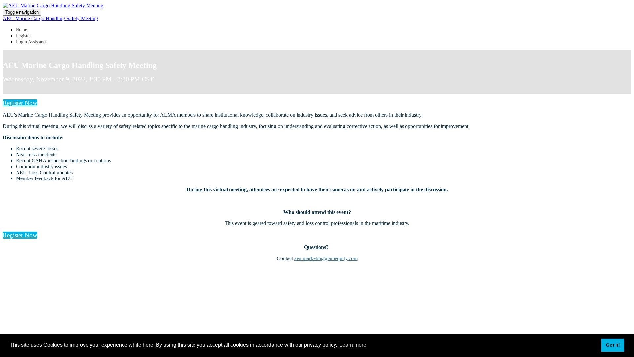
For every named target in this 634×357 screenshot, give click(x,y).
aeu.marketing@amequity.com (326, 258)
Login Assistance (31, 41)
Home (21, 29)
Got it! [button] (613, 345)
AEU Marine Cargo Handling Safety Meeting (50, 18)
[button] (20, 102)
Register (23, 35)
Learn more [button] (352, 345)
